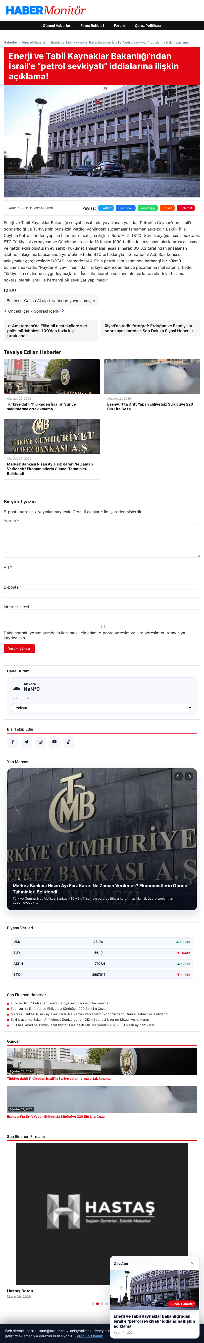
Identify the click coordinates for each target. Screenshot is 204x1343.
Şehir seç (20, 698)
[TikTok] (68, 742)
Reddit (167, 208)
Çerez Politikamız (89, 1336)
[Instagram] (40, 742)
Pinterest (186, 208)
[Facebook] (12, 742)
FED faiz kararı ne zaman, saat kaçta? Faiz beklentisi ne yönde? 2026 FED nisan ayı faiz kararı (83, 1025)
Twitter (106, 208)
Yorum (11, 520)
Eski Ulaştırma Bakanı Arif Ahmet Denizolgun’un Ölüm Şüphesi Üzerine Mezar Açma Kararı (80, 1019)
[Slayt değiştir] (93, 1303)
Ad (8, 567)
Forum (119, 25)
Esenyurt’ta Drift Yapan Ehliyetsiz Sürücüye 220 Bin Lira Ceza (58, 1009)
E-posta (13, 587)
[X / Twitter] (26, 742)
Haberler (10, 42)
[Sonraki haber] (189, 776)
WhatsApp (148, 208)
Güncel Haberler (56, 25)
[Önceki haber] (178, 776)
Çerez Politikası (148, 25)
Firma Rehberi (92, 25)
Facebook (126, 208)
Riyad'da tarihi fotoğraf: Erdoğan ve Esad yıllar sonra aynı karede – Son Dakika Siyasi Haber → (149, 328)
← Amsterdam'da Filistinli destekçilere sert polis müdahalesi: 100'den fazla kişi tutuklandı (47, 330)
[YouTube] (54, 742)
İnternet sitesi (16, 606)
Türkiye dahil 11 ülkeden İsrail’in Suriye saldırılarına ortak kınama (59, 1003)
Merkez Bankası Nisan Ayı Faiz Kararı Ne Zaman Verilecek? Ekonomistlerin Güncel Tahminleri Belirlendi (89, 1014)
